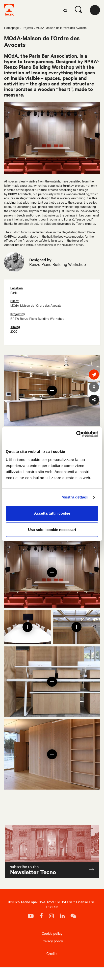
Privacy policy (52, 940)
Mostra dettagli (75, 497)
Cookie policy (52, 933)
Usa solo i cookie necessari (52, 529)
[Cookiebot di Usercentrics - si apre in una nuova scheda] (76, 434)
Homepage (11, 27)
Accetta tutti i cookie (52, 513)
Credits (52, 953)
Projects (27, 27)
